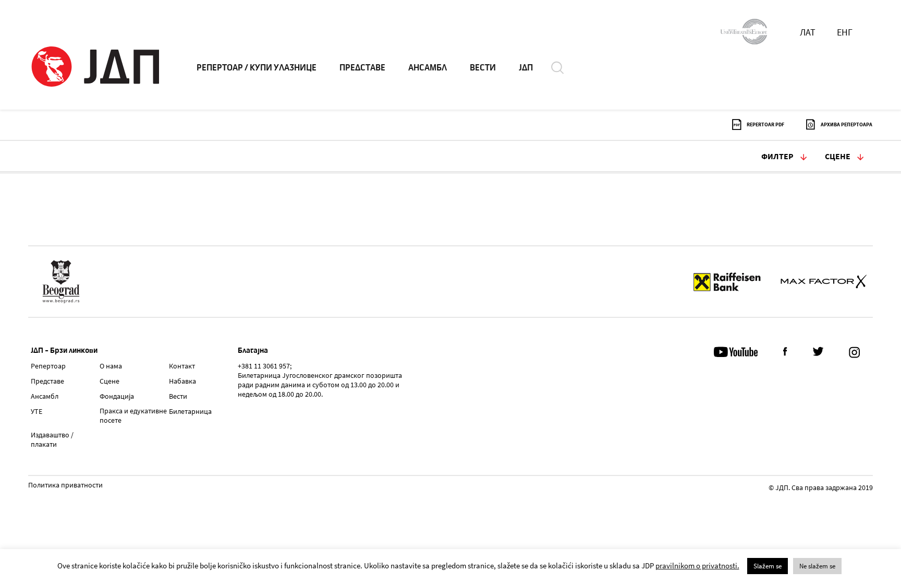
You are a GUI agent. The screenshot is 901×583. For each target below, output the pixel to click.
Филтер (777, 156)
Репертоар (48, 366)
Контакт (182, 366)
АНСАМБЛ (427, 68)
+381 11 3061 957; (264, 366)
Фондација (117, 396)
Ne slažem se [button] (817, 566)
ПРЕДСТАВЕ (362, 68)
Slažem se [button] (767, 566)
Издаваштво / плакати (52, 439)
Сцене (837, 156)
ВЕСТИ (483, 68)
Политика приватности (65, 485)
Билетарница (190, 411)
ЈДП (526, 68)
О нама (111, 366)
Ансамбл (44, 396)
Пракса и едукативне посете (133, 415)
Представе (47, 381)
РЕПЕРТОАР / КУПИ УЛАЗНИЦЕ (256, 68)
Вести (178, 396)
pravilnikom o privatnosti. (697, 565)
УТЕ (36, 411)
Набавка (182, 381)
